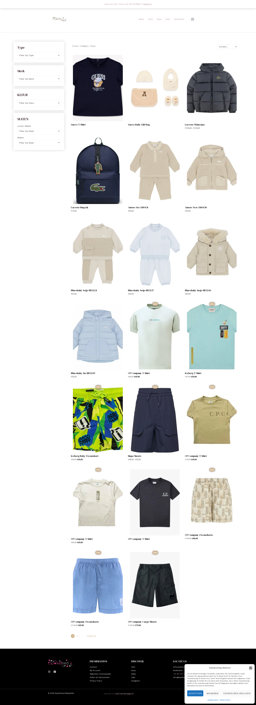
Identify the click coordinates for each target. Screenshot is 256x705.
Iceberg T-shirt (193, 373)
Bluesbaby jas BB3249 (83, 373)
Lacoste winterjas (195, 124)
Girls (133, 667)
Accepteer (195, 693)
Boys (133, 670)
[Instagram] (49, 672)
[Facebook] (55, 672)
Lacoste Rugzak (79, 207)
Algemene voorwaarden (100, 674)
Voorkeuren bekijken (237, 693)
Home (75, 46)
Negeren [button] (147, 4)
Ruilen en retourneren (100, 677)
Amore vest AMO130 (196, 207)
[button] (250, 668)
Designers (135, 681)
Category (84, 46)
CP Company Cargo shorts (142, 621)
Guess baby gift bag (139, 124)
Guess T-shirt (78, 124)
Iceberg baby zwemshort (84, 456)
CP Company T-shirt (139, 373)
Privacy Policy (225, 700)
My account (95, 670)
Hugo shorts (134, 456)
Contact (93, 667)
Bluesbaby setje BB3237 (141, 290)
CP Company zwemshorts (199, 535)
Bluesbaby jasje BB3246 (198, 290)
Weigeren (213, 693)
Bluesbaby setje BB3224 (84, 290)
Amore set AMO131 (138, 207)
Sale (133, 677)
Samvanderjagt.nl (124, 693)
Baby (133, 674)
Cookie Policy (213, 700)
